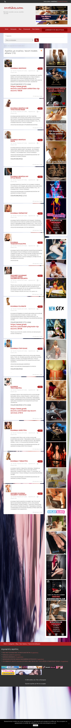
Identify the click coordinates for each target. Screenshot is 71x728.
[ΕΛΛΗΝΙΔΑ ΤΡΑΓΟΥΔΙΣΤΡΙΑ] (8, 385)
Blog (20, 29)
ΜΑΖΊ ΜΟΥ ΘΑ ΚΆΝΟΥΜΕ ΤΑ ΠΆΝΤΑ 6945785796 (16, 652)
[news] (56, 318)
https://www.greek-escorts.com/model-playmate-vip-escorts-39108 (25, 326)
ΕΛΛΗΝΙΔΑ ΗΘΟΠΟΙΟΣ (18, 68)
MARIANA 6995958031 (9, 657)
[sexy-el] (56, 277)
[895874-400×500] (56, 579)
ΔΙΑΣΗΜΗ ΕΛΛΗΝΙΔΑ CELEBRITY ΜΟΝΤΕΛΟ (18, 494)
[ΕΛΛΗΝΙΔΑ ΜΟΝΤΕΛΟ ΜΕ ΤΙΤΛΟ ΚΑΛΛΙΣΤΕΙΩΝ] (8, 106)
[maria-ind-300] (56, 338)
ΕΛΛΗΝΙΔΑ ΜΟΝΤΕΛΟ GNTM (18, 140)
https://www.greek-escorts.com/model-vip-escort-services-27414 (23, 410)
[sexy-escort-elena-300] (56, 530)
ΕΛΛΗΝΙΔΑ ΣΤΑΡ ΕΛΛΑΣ (19, 348)
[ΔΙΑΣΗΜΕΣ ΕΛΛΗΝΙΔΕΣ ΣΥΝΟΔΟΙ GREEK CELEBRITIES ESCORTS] (8, 274)
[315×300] (56, 106)
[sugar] (56, 514)
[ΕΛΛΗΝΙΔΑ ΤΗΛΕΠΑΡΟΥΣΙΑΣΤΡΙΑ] (8, 240)
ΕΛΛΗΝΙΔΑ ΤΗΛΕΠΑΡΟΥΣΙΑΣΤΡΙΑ (18, 243)
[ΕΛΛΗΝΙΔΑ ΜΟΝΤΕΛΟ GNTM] (8, 138)
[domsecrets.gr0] (56, 599)
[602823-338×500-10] (56, 553)
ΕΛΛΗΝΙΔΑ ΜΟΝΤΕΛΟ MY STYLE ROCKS (19, 177)
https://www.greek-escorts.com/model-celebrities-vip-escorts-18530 (25, 88)
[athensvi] (56, 297)
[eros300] (56, 218)
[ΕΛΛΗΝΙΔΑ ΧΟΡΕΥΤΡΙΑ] (8, 428)
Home (6, 29)
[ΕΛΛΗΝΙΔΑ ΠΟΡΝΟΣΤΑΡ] (8, 211)
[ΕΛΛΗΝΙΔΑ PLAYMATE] (8, 304)
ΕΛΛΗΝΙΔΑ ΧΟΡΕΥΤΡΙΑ (19, 430)
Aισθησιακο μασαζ (8, 654)
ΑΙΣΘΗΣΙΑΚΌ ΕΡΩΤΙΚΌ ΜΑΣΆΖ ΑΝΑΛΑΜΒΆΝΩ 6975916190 (19, 659)
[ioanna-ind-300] (56, 359)
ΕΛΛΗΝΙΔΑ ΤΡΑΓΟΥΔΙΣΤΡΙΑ (16, 387)
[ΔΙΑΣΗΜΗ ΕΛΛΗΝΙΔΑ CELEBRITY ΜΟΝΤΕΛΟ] (8, 491)
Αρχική (5, 45)
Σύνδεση (65, 1)
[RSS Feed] (5, 1)
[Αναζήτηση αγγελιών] (36, 40)
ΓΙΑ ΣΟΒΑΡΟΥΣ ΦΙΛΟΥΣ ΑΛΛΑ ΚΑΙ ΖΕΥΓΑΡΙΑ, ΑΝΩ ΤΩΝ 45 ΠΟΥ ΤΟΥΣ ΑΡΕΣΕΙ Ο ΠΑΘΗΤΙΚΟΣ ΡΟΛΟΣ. (31, 661)
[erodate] (56, 180)
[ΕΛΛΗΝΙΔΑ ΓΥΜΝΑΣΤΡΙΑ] (8, 459)
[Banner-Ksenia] (56, 258)
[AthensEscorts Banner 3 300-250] (56, 140)
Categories (11, 644)
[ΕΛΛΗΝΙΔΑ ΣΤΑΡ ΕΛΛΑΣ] (8, 346)
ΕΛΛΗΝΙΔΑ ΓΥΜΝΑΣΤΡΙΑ (19, 461)
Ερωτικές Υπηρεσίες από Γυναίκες (20, 70)
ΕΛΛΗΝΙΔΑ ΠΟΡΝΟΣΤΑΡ (19, 213)
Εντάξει (35, 725)
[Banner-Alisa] (56, 379)
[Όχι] (69, 723)
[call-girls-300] (56, 163)
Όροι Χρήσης (35, 29)
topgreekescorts (31, 70)
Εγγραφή (60, 1)
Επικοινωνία (26, 29)
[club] (56, 420)
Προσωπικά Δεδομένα (34, 644)
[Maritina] (56, 400)
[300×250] (56, 66)
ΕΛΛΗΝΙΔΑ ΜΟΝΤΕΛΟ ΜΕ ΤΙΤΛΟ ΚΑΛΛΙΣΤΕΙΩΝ (19, 109)
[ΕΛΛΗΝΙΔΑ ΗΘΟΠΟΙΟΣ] (8, 66)
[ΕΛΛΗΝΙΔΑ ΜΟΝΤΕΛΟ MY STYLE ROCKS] (8, 175)
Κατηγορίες (13, 29)
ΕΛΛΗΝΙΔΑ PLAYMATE (18, 306)
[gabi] (56, 467)
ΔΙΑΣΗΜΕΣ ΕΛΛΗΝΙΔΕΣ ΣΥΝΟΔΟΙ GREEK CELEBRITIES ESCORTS (19, 277)
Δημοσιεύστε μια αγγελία (54, 30)
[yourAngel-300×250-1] (56, 197)
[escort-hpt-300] (56, 508)
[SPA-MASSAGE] (56, 487)
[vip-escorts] (56, 86)
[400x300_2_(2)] (56, 234)
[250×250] (56, 620)
